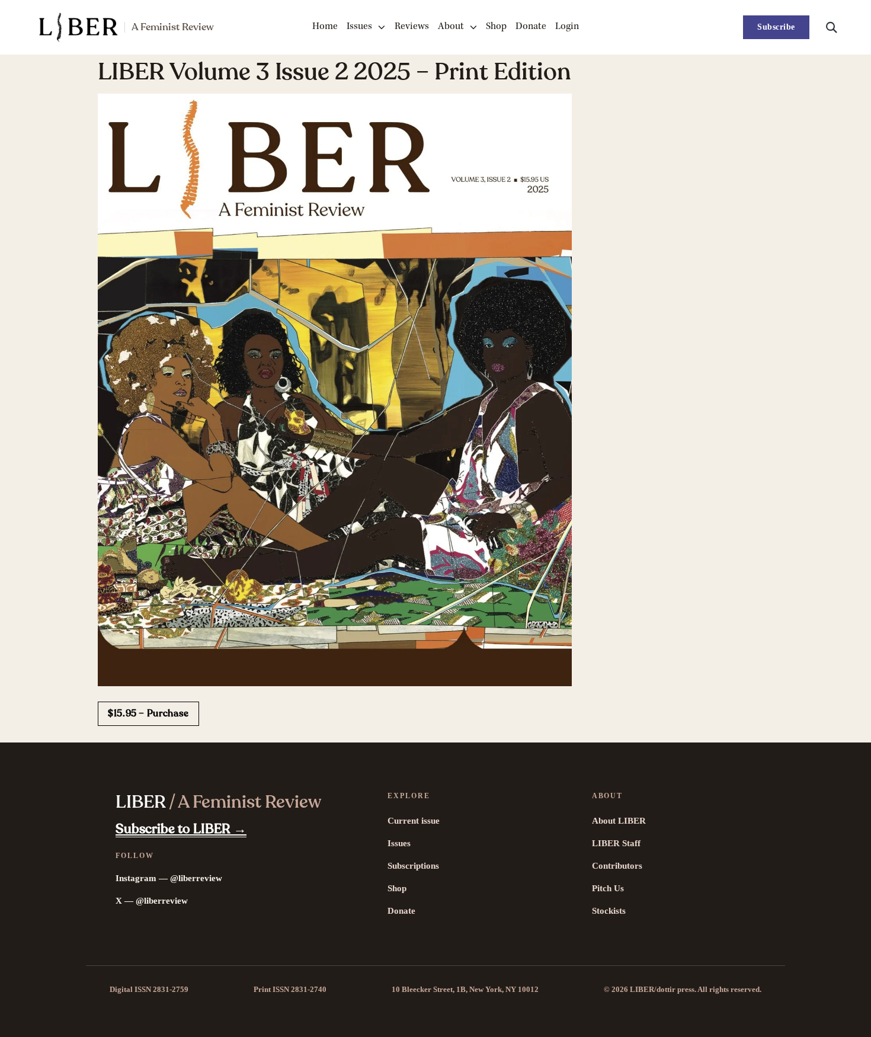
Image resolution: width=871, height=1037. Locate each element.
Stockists (609, 911)
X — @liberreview (152, 900)
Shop (496, 27)
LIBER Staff (616, 843)
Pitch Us (608, 888)
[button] (831, 27)
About (451, 27)
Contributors (617, 865)
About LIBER (619, 820)
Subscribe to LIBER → (181, 829)
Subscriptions (413, 865)
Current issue (414, 820)
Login (567, 27)
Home (325, 27)
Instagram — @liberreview (169, 878)
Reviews (412, 27)
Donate (530, 27)
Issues (359, 27)
